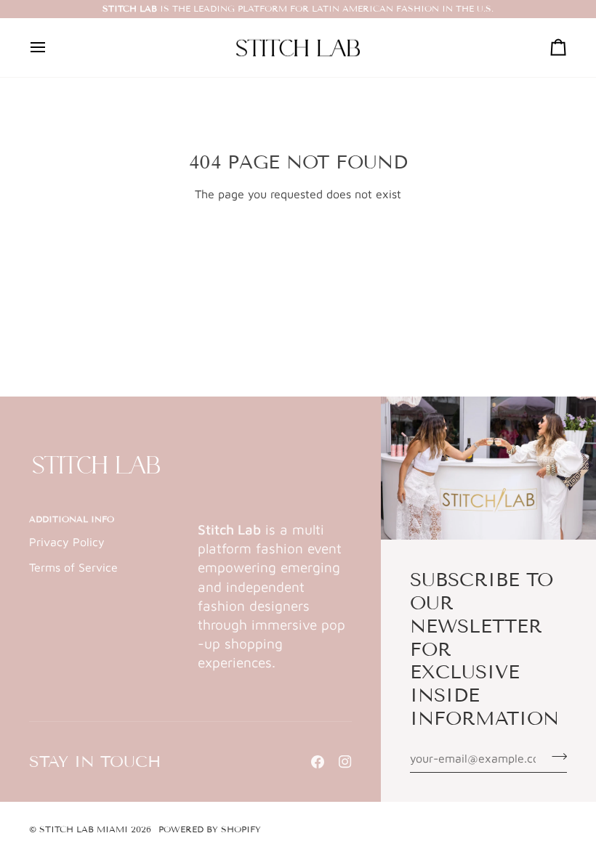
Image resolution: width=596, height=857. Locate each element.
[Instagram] (345, 761)
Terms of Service (73, 567)
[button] (275, 516)
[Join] (555, 756)
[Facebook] (317, 761)
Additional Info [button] (71, 518)
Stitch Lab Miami (83, 829)
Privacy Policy (67, 541)
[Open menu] (51, 48)
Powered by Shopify (209, 829)
